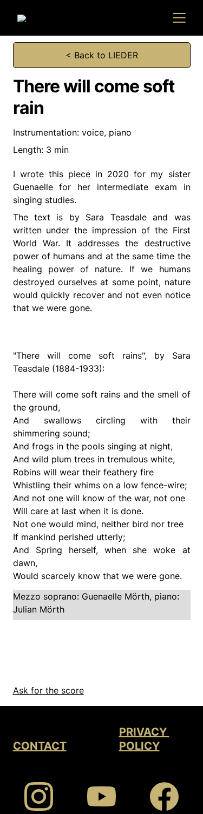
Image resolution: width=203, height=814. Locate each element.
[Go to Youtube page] (107, 796)
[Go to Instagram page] (44, 796)
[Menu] (179, 18)
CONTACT (40, 745)
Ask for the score (48, 690)
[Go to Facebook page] (164, 796)
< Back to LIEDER (102, 55)
